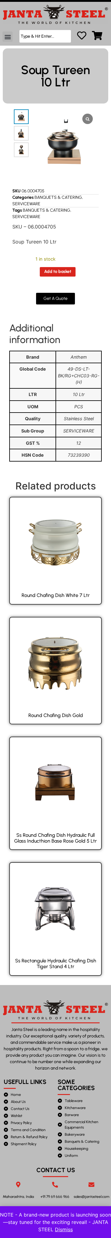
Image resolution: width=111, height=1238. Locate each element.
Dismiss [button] (64, 1229)
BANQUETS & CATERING (58, 197)
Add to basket (57, 271)
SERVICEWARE (26, 203)
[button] (7, 37)
